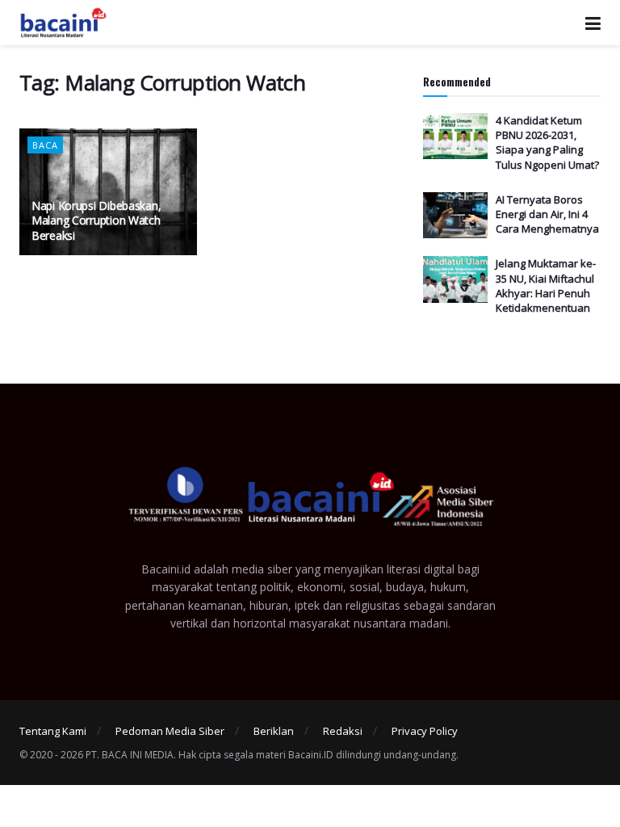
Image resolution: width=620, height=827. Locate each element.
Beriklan (273, 731)
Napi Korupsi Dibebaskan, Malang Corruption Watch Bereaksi (96, 220)
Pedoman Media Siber (169, 731)
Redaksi (342, 731)
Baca (45, 145)
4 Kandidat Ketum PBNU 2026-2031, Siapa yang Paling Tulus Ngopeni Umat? (547, 142)
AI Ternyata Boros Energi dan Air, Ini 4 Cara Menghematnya (547, 214)
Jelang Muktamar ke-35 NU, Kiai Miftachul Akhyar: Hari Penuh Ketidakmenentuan (546, 285)
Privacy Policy (425, 731)
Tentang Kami (52, 731)
